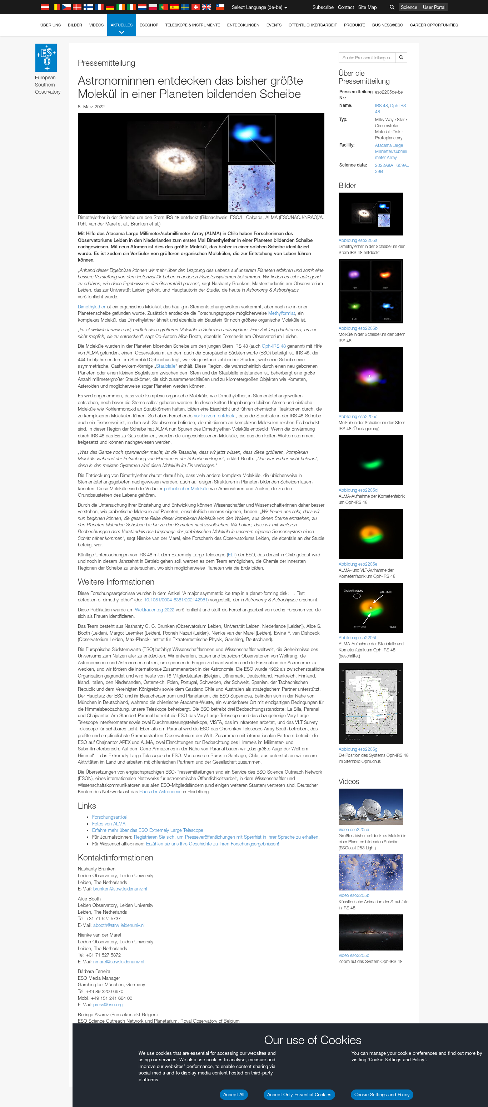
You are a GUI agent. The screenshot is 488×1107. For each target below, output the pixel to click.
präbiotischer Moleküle (186, 488)
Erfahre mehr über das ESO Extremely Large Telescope (147, 830)
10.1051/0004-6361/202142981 (176, 599)
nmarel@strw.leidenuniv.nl (118, 961)
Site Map (367, 7)
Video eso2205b (354, 895)
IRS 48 (381, 105)
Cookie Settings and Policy (382, 1094)
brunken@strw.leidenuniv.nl (120, 889)
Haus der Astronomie (160, 791)
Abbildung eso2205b (358, 328)
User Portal (434, 7)
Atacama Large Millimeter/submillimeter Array (391, 151)
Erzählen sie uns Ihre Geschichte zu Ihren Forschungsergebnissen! (212, 844)
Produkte (354, 25)
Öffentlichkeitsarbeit (313, 25)
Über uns (50, 25)
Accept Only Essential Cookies (299, 1094)
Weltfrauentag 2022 (154, 609)
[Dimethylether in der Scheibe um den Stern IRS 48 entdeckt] (201, 163)
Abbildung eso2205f (357, 637)
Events (274, 25)
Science (409, 7)
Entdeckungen (243, 25)
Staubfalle (165, 366)
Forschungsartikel (109, 817)
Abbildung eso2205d (358, 490)
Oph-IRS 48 (274, 346)
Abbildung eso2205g (358, 749)
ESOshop (149, 25)
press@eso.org (108, 1004)
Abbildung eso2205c (358, 416)
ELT (231, 554)
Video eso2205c (354, 955)
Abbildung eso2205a (358, 240)
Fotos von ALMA (108, 823)
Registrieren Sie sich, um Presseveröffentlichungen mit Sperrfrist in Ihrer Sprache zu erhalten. (227, 837)
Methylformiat (281, 313)
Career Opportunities (434, 25)
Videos (96, 25)
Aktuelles (122, 25)
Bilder (75, 25)
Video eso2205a (354, 829)
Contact (346, 7)
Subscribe (323, 7)
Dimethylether (91, 306)
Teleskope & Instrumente (192, 25)
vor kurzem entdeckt (215, 415)
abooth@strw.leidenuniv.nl (118, 925)
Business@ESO (387, 25)
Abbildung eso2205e (358, 564)
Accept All (233, 1094)
